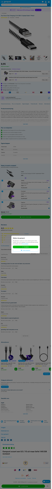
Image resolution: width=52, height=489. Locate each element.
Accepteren (26, 247)
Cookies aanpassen (26, 250)
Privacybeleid (25, 243)
